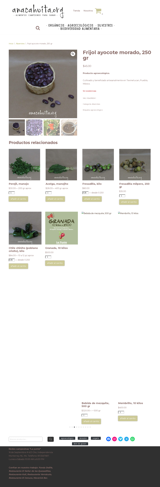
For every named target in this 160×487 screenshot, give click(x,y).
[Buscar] (38, 28)
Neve (11, 484)
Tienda (76, 11)
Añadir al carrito (18, 199)
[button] (73, 54)
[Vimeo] (120, 439)
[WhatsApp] (132, 439)
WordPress (39, 484)
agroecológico (96, 110)
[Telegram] (126, 439)
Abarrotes (20, 43)
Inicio (11, 43)
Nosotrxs (88, 11)
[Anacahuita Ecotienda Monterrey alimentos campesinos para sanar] (39, 11)
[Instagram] (114, 439)
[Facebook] (108, 439)
